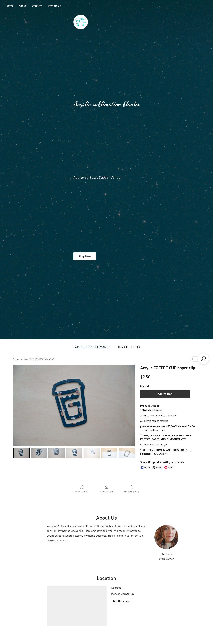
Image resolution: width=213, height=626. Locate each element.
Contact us (54, 5)
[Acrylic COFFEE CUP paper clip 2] (56, 453)
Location (37, 5)
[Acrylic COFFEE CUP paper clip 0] (21, 453)
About (22, 5)
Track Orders (106, 491)
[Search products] (203, 359)
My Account (81, 491)
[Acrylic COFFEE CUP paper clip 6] (127, 453)
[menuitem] (192, 359)
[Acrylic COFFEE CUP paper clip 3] (74, 453)
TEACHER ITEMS (129, 347)
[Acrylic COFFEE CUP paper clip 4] (92, 453)
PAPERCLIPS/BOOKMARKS (91, 347)
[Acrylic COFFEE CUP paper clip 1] (39, 453)
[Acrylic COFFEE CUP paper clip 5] (109, 453)
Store (10, 5)
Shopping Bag (131, 491)
